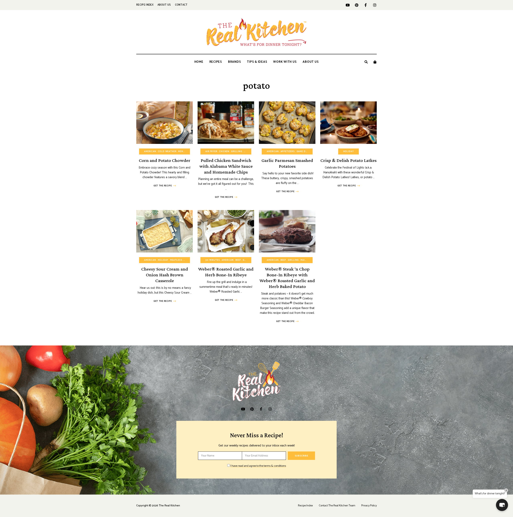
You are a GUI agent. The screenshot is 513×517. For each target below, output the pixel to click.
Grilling (236, 151)
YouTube (347, 5)
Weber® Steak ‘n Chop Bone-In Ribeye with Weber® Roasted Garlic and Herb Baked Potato (287, 277)
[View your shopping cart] (375, 62)
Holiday (348, 151)
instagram (374, 5)
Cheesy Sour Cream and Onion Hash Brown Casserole (164, 274)
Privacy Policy (369, 505)
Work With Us (285, 61)
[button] (502, 505)
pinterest (356, 5)
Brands (234, 61)
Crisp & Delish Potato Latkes (348, 160)
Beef (238, 260)
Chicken (224, 151)
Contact (181, 5)
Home (198, 61)
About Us (164, 5)
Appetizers (288, 151)
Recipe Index (144, 5)
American (150, 151)
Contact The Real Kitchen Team (337, 505)
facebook (365, 5)
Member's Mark (187, 151)
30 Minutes (212, 260)
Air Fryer (211, 151)
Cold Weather (167, 151)
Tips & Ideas (257, 61)
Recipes (215, 61)
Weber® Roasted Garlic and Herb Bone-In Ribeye (225, 271)
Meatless (176, 260)
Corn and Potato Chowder (164, 160)
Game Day (303, 151)
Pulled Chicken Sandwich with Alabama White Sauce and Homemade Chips (226, 166)
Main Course (309, 260)
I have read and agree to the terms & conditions (258, 466)
